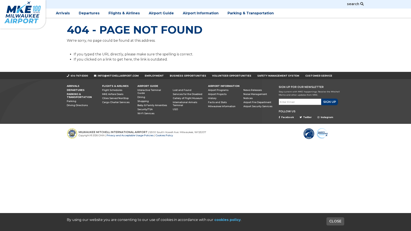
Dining (141, 97)
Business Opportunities (188, 75)
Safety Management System (278, 75)
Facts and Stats (217, 102)
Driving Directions (77, 105)
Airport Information (201, 13)
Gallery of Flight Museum (188, 98)
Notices (248, 98)
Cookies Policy (164, 135)
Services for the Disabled (187, 94)
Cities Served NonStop (115, 98)
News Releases (252, 90)
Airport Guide (161, 13)
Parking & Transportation (251, 13)
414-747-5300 (79, 75)
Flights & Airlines (124, 13)
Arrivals (63, 13)
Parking (71, 101)
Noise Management (255, 94)
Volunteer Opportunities (231, 75)
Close (335, 221)
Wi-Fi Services (145, 113)
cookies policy (227, 220)
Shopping (143, 101)
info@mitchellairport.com (118, 75)
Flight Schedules (112, 90)
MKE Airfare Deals (112, 94)
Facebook (287, 117)
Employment (154, 75)
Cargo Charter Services (116, 102)
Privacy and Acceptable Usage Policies (130, 135)
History (212, 98)
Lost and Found (182, 90)
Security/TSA (145, 109)
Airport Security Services (257, 106)
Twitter (307, 117)
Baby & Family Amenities (152, 105)
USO (175, 109)
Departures (89, 13)
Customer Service (318, 75)
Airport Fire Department (257, 102)
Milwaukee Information (221, 106)
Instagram (326, 117)
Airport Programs (218, 90)
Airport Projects (217, 94)
